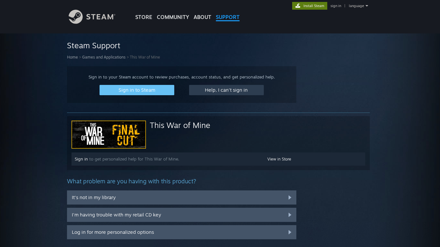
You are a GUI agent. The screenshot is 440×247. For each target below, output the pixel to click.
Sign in (81, 158)
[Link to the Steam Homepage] (92, 22)
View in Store (279, 159)
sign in (335, 6)
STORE (143, 17)
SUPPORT (228, 17)
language (356, 6)
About (202, 17)
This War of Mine (180, 125)
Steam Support (93, 45)
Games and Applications (104, 57)
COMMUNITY (173, 17)
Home (72, 57)
